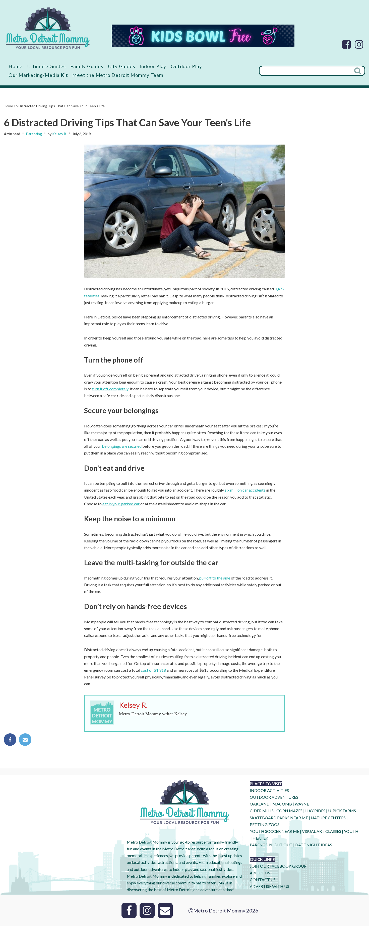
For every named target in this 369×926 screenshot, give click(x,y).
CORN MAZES (289, 810)
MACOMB (282, 803)
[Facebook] (346, 44)
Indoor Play (153, 66)
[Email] (25, 739)
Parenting (34, 134)
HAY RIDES (315, 810)
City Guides (121, 66)
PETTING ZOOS (264, 824)
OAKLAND (260, 803)
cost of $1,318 (153, 670)
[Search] (358, 71)
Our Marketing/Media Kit (38, 75)
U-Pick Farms (342, 810)
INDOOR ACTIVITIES (269, 790)
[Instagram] (359, 44)
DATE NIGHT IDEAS (313, 844)
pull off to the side (214, 577)
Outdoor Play (186, 66)
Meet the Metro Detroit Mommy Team (117, 75)
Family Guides (86, 66)
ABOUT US (260, 872)
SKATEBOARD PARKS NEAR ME (279, 817)
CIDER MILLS (262, 810)
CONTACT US (263, 879)
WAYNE (302, 803)
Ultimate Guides (46, 66)
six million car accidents (245, 490)
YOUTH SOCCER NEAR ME (274, 831)
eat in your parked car (121, 503)
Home (16, 66)
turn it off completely (110, 388)
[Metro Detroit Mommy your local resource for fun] (48, 28)
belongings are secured (122, 446)
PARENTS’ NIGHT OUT (271, 844)
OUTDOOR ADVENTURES (274, 797)
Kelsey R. (59, 134)
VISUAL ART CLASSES (321, 831)
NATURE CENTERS (328, 817)
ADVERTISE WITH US (269, 886)
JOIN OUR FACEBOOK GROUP (278, 866)
